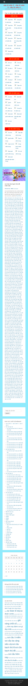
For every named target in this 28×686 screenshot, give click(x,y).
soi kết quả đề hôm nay (9, 396)
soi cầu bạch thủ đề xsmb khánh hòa (14, 271)
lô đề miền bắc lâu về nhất (12, 256)
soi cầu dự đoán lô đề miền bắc (11, 277)
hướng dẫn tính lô (15, 629)
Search (7, 413)
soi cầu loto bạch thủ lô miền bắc (14, 438)
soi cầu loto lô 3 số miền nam (13, 500)
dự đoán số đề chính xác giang (16, 221)
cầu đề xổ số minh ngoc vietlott (16, 215)
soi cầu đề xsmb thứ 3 (14, 357)
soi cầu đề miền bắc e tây (16, 294)
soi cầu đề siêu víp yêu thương (13, 326)
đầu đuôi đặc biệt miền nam (18, 116)
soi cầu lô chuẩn (11, 660)
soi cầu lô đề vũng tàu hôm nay (11, 369)
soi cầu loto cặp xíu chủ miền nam (14, 495)
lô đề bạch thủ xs (14, 248)
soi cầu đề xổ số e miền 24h (13, 333)
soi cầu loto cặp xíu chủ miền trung (15, 476)
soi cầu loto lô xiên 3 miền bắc (14, 463)
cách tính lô (15, 606)
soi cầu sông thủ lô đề (15, 373)
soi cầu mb (8, 662)
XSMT (7, 519)
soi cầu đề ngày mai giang (14, 308)
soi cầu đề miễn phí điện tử (10, 296)
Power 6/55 (9, 532)
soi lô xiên (9, 668)
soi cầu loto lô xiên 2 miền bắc (14, 462)
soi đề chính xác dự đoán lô (12, 385)
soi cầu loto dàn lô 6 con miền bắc (14, 446)
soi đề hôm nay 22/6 (17, 388)
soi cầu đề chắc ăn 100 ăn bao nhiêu (14, 278)
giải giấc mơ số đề (17, 230)
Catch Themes (17, 683)
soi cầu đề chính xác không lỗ (15, 287)
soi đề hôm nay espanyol (10, 390)
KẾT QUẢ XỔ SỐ (10, 521)
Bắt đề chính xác (9, 511)
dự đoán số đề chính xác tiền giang (12, 223)
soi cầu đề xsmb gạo (14, 354)
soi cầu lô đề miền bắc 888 (12, 366)
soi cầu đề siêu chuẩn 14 (11, 317)
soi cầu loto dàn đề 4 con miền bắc (15, 454)
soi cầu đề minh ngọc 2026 (16, 299)
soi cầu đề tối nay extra (18, 327)
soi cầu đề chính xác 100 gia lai (14, 282)
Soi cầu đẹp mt (9, 473)
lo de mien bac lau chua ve (12, 245)
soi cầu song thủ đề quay (11, 372)
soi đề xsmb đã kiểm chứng (16, 394)
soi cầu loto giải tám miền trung (14, 479)
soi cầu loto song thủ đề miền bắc (14, 466)
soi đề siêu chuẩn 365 (13, 391)
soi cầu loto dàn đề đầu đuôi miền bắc (14, 589)
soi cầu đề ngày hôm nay (10, 306)
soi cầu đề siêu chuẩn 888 (12, 320)
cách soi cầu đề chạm (13, 201)
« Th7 (6, 576)
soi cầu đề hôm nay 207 (10, 288)
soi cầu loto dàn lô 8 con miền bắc (14, 447)
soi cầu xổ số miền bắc (14, 666)
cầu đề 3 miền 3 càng (11, 204)
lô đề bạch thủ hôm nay (15, 247)
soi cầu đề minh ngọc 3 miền (11, 300)
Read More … (19, 195)
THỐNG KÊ (8, 534)
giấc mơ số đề (10, 230)
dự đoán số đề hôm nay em (12, 227)
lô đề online (16, 260)
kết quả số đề (12, 235)
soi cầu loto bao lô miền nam (13, 494)
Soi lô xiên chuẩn (15, 668)
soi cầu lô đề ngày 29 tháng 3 (17, 367)
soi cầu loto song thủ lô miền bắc (14, 471)
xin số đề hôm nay (19, 396)
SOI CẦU (8, 535)
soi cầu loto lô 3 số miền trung (14, 481)
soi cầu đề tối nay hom (9, 329)
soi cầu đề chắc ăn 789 (9, 279)
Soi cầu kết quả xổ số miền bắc (15, 657)
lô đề (20, 245)
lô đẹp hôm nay (19, 633)
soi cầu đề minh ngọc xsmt (16, 305)
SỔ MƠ (7, 539)
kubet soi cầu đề (12, 241)
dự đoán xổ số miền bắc (10, 616)
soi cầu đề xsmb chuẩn (14, 352)
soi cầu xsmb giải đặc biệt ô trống (12, 381)
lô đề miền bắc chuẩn (10, 253)
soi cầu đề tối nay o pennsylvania (14, 330)
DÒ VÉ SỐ (8, 537)
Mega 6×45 (9, 527)
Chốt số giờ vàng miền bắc (10, 602)
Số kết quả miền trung (12, 545)
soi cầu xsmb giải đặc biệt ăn (14, 376)
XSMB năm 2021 (12, 670)
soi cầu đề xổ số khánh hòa (12, 336)
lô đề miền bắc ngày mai (16, 257)
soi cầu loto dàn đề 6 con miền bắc (15, 455)
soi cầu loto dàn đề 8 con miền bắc (15, 457)
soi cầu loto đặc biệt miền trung (14, 478)
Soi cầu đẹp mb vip (17, 198)
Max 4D (8, 531)
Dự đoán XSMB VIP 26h (18, 614)
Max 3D (8, 529)
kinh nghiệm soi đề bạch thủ (12, 239)
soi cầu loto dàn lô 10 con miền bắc (15, 442)
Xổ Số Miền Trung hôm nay (14, 673)
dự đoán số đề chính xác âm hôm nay (15, 218)
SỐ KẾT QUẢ (9, 542)
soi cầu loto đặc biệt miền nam (14, 497)
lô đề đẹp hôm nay (10, 250)
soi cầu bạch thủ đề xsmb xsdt (11, 272)
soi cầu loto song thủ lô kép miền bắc (14, 586)
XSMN (7, 518)
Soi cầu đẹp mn (9, 492)
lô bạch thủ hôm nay (15, 242)
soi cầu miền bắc (14, 662)
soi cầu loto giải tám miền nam (14, 498)
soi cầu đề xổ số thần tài (14, 350)
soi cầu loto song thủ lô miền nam (14, 508)
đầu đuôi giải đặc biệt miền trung (9, 159)
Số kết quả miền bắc (11, 543)
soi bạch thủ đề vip (18, 265)
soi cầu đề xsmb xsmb (15, 358)
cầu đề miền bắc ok (11, 205)
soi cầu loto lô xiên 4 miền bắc (14, 465)
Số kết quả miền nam (12, 547)
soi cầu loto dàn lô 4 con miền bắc (14, 444)
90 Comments (15, 188)
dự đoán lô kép (13, 611)
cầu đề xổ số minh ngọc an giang (16, 211)
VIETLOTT (8, 523)
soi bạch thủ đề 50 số (14, 263)
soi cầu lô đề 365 (12, 363)
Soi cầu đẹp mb (9, 198)
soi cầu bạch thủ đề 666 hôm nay (12, 266)
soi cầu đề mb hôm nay (15, 291)
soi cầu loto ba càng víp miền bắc (14, 431)
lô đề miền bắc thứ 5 (17, 259)
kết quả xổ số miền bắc (11, 631)
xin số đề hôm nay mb (9, 397)
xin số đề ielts (17, 397)
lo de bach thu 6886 (13, 244)
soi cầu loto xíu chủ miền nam (13, 510)
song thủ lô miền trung (18, 146)
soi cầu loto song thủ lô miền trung (15, 489)
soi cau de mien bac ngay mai (16, 275)
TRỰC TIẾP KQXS (10, 515)
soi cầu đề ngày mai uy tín (13, 312)
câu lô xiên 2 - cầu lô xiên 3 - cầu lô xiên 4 (14, 6)
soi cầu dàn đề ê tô (13, 274)
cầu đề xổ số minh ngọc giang (11, 212)
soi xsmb (20, 668)
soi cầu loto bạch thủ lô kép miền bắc (14, 587)
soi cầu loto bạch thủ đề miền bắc (14, 433)
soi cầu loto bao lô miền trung (13, 474)
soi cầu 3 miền (14, 637)
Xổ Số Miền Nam (15, 671)
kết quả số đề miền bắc (12, 236)
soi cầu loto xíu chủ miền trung (14, 490)
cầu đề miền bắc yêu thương (15, 206)
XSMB (7, 516)
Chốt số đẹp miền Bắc (16, 604)
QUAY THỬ (8, 540)
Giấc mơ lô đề (9, 513)
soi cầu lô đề (19, 660)
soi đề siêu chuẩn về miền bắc (15, 393)
